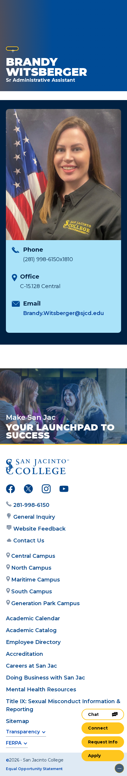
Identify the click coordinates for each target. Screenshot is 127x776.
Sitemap (17, 721)
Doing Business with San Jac (45, 677)
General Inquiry (34, 517)
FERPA (14, 743)
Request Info (103, 742)
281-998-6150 (31, 505)
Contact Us (28, 540)
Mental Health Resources (41, 689)
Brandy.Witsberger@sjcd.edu (63, 313)
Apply (94, 755)
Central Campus (33, 556)
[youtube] (64, 490)
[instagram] (46, 490)
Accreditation (24, 654)
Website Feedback (39, 529)
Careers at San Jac (31, 666)
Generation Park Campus (45, 603)
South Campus (31, 591)
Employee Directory (33, 642)
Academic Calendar (33, 618)
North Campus (31, 568)
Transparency (23, 732)
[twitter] (28, 490)
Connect (98, 728)
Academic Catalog (31, 630)
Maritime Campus (35, 579)
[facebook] (10, 490)
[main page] (22, 10)
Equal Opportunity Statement (34, 769)
